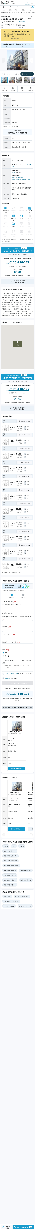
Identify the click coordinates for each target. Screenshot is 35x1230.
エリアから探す (16, 12)
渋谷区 (24, 12)
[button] (31, 60)
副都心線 (14, 178)
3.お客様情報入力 (7, 613)
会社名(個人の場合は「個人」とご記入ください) (16, 617)
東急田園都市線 (16, 179)
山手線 (29, 179)
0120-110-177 (19, 262)
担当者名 (5, 627)
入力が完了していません (19, 683)
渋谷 (29, 12)
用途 (3, 650)
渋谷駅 (33, 12)
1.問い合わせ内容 (7, 601)
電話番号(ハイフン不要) (9, 642)
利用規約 (8, 678)
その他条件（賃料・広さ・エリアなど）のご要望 (16, 660)
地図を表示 (22, 21)
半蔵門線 (20, 178)
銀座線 (24, 179)
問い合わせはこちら (17, 38)
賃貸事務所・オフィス (6, 12)
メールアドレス (6, 634)
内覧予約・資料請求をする (17, 768)
